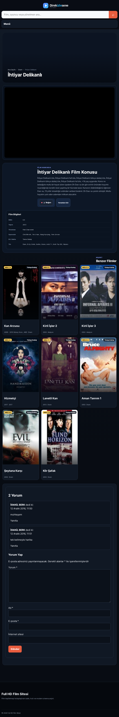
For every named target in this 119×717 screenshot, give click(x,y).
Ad (10, 607)
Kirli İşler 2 (50, 325)
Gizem (43, 244)
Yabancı (65, 244)
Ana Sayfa (11, 70)
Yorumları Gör (63, 203)
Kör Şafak (49, 470)
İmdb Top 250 (57, 244)
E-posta (13, 621)
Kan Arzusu (12, 325)
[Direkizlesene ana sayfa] (59, 5)
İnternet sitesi (16, 634)
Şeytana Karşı (13, 470)
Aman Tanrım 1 (91, 398)
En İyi (29, 244)
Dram (20, 70)
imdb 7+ (49, 244)
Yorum (12, 567)
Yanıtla (14, 520)
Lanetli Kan (50, 398)
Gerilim (38, 244)
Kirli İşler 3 (89, 325)
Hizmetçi (10, 398)
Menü (7, 23)
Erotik (33, 244)
